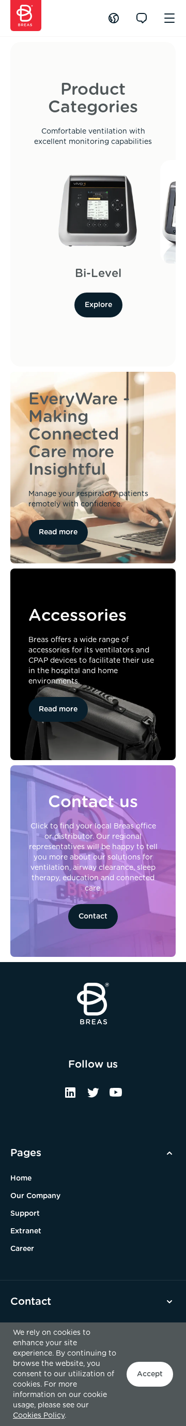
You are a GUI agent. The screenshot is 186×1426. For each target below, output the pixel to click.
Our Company (35, 1196)
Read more (58, 532)
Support (25, 1213)
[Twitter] (93, 1096)
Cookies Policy (39, 1415)
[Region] (113, 18)
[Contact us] (141, 18)
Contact (93, 916)
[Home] (25, 15)
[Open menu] (169, 18)
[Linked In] (70, 1096)
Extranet (25, 1231)
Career (22, 1249)
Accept (150, 1374)
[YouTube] (116, 1096)
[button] (93, 1153)
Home (21, 1178)
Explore (98, 305)
